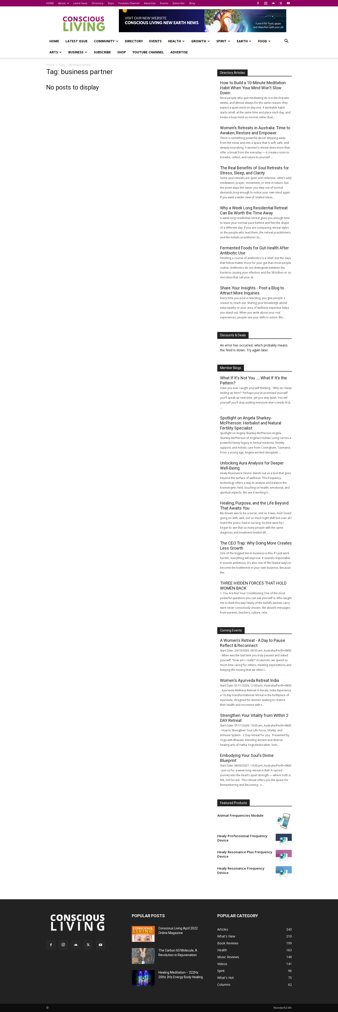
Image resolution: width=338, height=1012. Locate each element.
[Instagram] (265, 3)
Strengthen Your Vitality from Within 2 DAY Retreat (254, 718)
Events (164, 3)
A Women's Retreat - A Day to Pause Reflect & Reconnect (252, 643)
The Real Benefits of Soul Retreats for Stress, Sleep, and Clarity (254, 170)
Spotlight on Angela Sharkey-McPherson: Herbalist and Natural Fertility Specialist (250, 422)
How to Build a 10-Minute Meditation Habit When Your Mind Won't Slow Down (253, 87)
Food (262, 41)
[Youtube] (288, 3)
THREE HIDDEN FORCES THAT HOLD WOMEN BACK (253, 586)
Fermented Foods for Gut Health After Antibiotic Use (254, 250)
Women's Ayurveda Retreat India (249, 680)
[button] (286, 41)
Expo (111, 3)
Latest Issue (80, 3)
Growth (198, 41)
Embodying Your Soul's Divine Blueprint (247, 758)
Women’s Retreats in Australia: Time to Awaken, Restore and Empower (255, 130)
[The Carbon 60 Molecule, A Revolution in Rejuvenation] (143, 956)
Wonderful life (282, 1008)
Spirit (221, 41)
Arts (53, 52)
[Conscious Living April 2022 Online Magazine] (143, 934)
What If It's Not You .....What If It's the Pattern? (253, 380)
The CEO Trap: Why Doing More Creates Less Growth (256, 546)
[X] (280, 3)
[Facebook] (258, 3)
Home (50, 65)
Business (75, 52)
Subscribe (178, 3)
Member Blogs (230, 368)
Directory (97, 3)
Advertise (150, 3)
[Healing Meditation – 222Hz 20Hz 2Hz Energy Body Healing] (143, 978)
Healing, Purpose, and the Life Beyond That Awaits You (254, 505)
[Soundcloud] (273, 3)
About (62, 3)
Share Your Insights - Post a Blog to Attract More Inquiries (252, 290)
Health (174, 41)
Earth (242, 41)
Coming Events (231, 630)
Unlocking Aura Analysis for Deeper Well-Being (252, 465)
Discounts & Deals (233, 335)
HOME (50, 3)
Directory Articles (232, 73)
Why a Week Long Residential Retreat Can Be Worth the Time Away (254, 210)
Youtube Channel (129, 3)
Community (104, 41)
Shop (192, 3)
